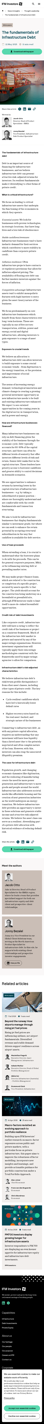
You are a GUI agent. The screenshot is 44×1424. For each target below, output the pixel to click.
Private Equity (7, 1328)
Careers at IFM (8, 1355)
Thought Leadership (31, 11)
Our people (7, 1346)
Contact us (6, 1359)
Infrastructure (8, 1319)
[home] (2, 11)
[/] (12, 3)
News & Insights (14, 11)
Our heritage (7, 1342)
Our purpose (7, 1351)
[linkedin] (3, 1303)
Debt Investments (9, 1323)
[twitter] (8, 1303)
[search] (33, 4)
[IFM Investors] (22, 1289)
